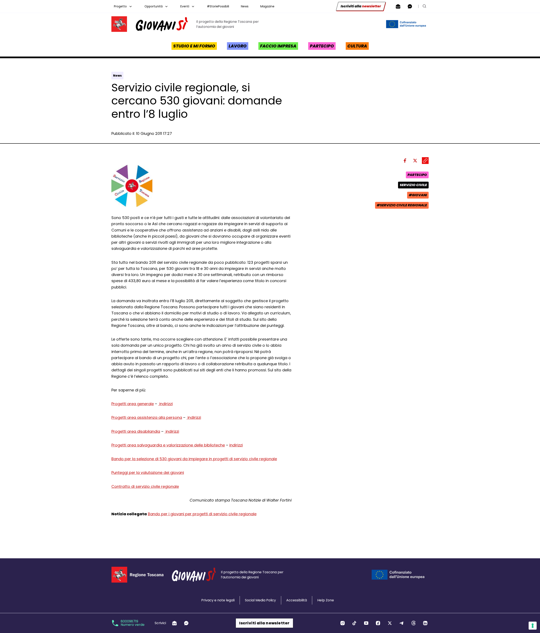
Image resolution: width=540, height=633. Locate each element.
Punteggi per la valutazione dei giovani (147, 472)
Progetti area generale (132, 403)
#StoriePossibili (218, 6)
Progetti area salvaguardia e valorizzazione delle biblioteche (168, 445)
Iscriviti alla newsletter (264, 623)
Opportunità (153, 6)
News (244, 6)
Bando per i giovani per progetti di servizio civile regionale (202, 514)
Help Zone (325, 600)
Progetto (120, 6)
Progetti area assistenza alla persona (146, 417)
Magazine (267, 6)
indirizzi (165, 403)
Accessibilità (296, 600)
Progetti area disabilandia (135, 431)
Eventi (184, 6)
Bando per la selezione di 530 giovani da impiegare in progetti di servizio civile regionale (194, 458)
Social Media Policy (260, 600)
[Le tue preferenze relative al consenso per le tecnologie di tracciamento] (533, 626)
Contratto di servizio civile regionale (145, 486)
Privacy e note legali (218, 600)
